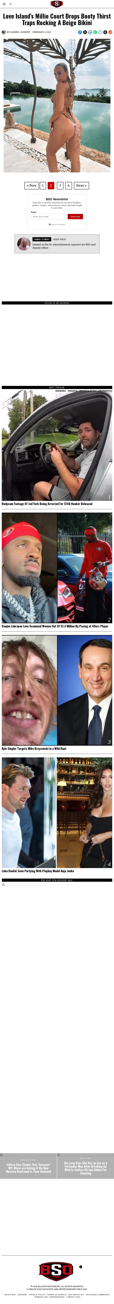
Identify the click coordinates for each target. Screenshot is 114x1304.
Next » (81, 185)
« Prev (32, 185)
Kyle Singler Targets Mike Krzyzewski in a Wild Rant (34, 748)
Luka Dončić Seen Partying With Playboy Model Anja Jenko (38, 871)
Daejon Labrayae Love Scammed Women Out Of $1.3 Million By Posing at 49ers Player (55, 626)
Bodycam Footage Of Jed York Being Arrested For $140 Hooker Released (47, 503)
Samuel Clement (20, 32)
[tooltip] (80, 32)
